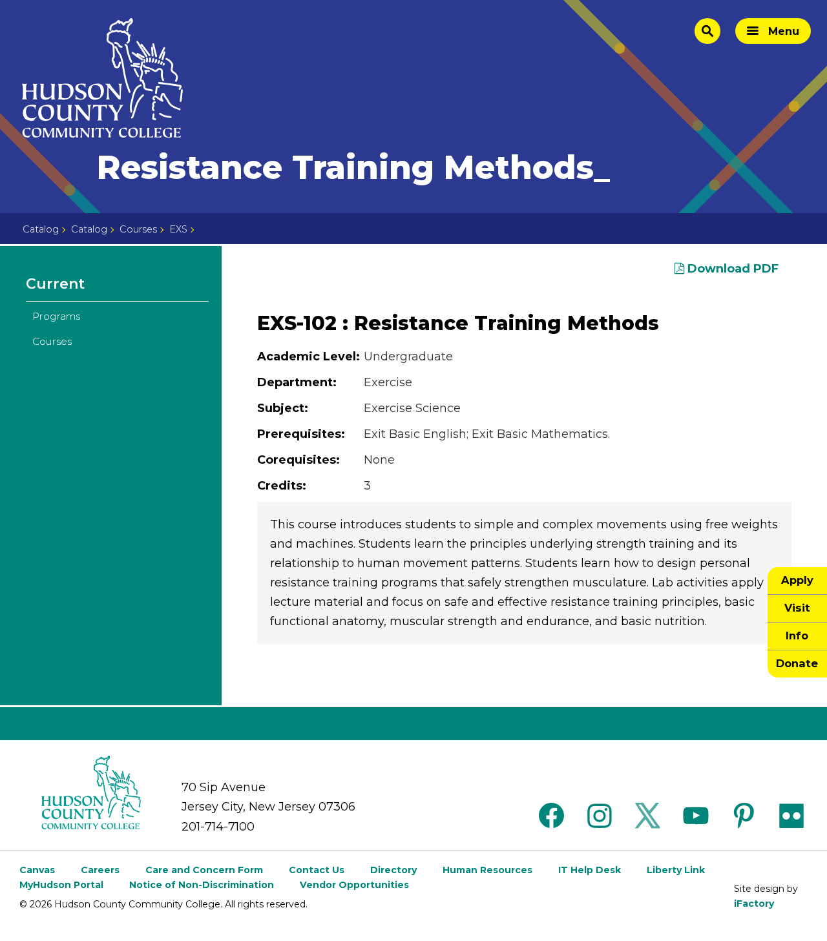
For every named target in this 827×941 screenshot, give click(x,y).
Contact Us (316, 870)
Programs (56, 316)
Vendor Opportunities (354, 885)
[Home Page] (102, 78)
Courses (138, 229)
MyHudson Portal (61, 885)
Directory (393, 870)
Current (55, 284)
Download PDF (731, 269)
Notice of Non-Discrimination (201, 885)
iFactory (754, 903)
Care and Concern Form (204, 870)
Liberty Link (676, 870)
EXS (178, 229)
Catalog (41, 229)
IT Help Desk (589, 870)
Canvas (37, 870)
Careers (100, 870)
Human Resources (487, 870)
